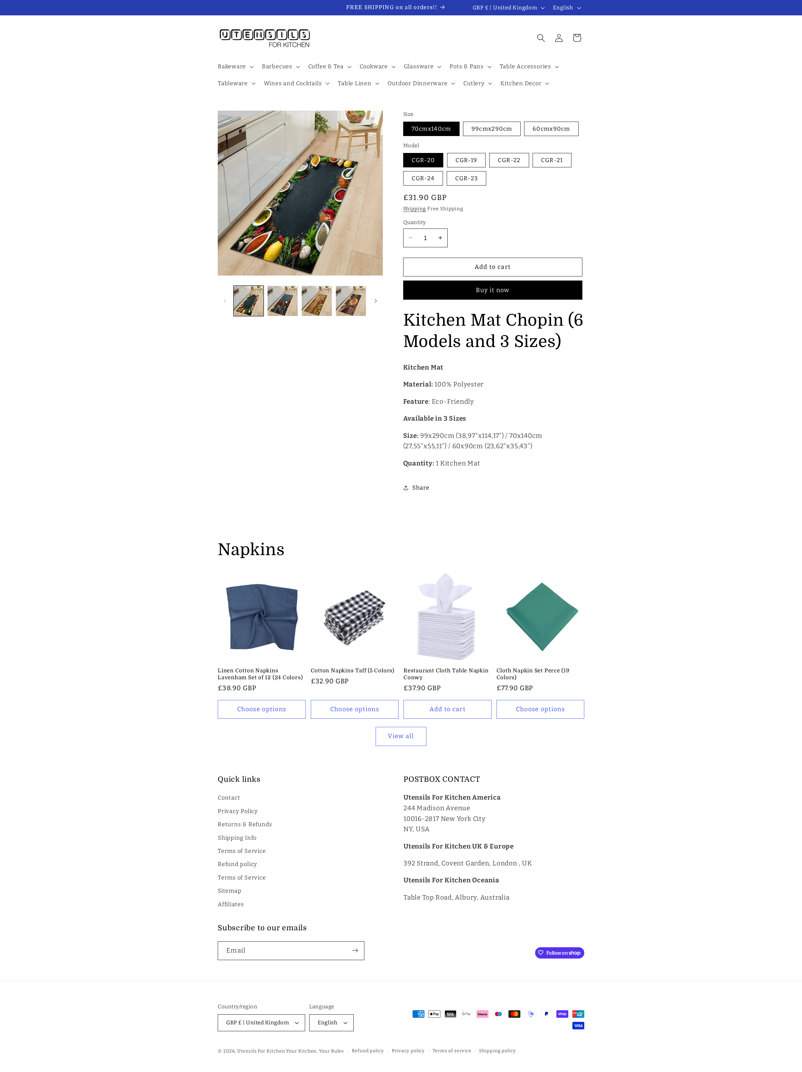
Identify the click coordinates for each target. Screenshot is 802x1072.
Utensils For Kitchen (261, 1051)
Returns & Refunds (245, 824)
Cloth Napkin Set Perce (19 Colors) (533, 674)
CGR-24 (423, 178)
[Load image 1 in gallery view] (249, 301)
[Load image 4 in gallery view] (351, 301)
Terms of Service (242, 851)
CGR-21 (552, 159)
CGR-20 (423, 159)
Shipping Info (237, 837)
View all (401, 736)
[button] (235, 66)
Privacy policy (408, 1050)
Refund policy (237, 864)
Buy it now (493, 289)
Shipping (414, 209)
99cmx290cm (491, 128)
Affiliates (231, 904)
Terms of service (452, 1050)
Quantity (414, 222)
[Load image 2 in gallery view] (283, 301)
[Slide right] (376, 301)
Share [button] (420, 487)
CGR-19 (466, 159)
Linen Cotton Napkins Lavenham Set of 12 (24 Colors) (260, 674)
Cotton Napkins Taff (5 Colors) (352, 671)
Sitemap (229, 891)
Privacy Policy (238, 811)
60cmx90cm (551, 128)
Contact (229, 798)
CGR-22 (509, 159)
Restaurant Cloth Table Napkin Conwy (446, 674)
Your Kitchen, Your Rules (315, 1051)
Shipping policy (497, 1050)
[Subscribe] (355, 950)
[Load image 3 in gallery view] (317, 301)
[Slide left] (225, 301)
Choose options (261, 709)
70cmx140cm (431, 128)
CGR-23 (466, 178)
